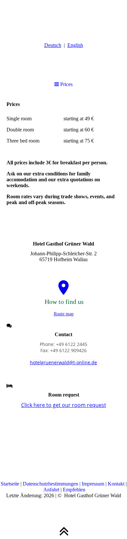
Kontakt (117, 484)
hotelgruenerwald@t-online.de (63, 362)
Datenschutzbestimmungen (51, 484)
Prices (66, 84)
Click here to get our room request (63, 405)
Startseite (11, 484)
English (75, 45)
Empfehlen (74, 489)
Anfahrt (52, 489)
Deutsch (52, 45)
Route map (64, 313)
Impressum (94, 484)
